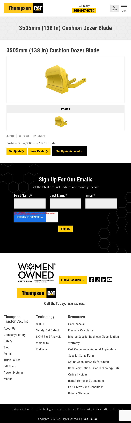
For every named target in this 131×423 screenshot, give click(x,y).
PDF (12, 136)
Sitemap (116, 409)
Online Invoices (78, 374)
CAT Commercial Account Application (92, 349)
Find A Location (71, 280)
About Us (9, 328)
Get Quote (15, 151)
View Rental (38, 151)
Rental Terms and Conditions (86, 381)
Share (41, 136)
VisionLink (42, 343)
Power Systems (14, 372)
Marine (8, 379)
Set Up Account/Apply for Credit (88, 362)
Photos (65, 109)
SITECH (41, 324)
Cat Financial (76, 324)
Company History (15, 335)
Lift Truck (10, 366)
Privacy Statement (79, 393)
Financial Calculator (80, 330)
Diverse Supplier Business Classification (93, 337)
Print (26, 136)
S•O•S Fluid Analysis (48, 337)
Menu (124, 11)
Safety (8, 341)
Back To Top (90, 418)
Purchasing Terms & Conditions (56, 409)
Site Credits (102, 409)
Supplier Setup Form (81, 355)
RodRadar (42, 349)
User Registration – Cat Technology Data (94, 368)
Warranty (74, 343)
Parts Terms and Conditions (86, 387)
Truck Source (12, 360)
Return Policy (84, 409)
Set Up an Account (68, 151)
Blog (6, 347)
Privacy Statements (23, 409)
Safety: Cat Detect (47, 330)
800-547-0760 (83, 11)
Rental (8, 354)
